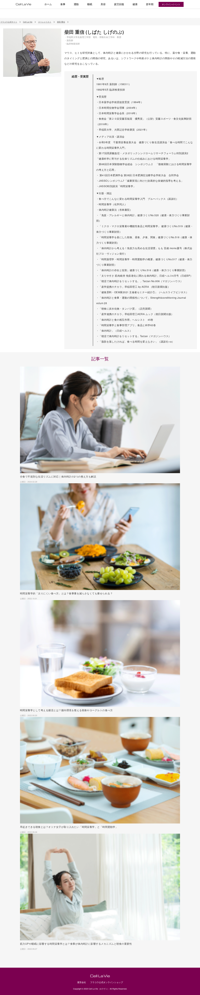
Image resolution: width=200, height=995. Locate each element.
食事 (62, 4)
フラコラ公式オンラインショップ (106, 982)
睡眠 (89, 4)
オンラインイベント (171, 4)
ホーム (48, 4)
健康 (135, 4)
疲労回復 (119, 4)
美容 (103, 4)
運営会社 (81, 982)
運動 (76, 4)
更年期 (149, 4)
